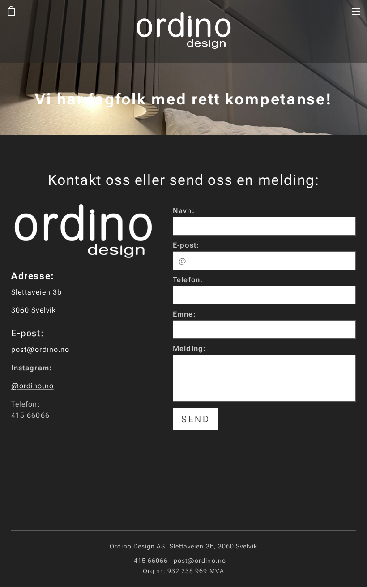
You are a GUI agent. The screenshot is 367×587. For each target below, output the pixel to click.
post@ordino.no (40, 349)
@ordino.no (32, 385)
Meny (356, 11)
